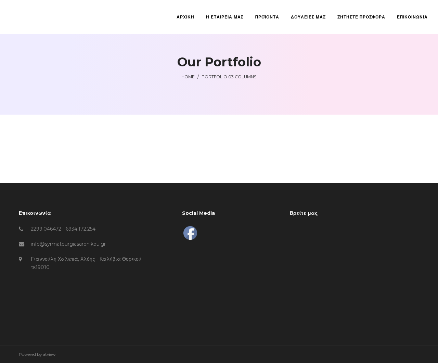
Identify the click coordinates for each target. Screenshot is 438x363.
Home (188, 76)
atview (49, 354)
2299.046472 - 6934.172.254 (63, 229)
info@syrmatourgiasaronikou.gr (68, 244)
